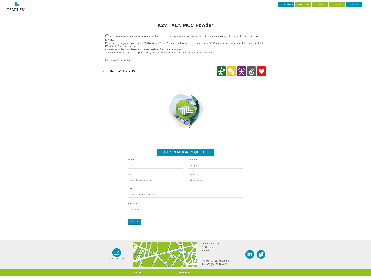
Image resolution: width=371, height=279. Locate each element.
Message (132, 203)
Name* (131, 159)
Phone (191, 174)
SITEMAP (137, 272)
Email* (131, 174)
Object (131, 188)
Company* (193, 159)
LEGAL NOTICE (185, 272)
